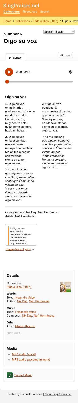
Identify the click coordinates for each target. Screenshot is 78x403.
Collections (12, 11)
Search (45, 11)
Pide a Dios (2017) (46, 21)
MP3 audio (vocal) (24, 354)
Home (7, 21)
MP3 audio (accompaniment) (31, 359)
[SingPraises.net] (22, 6)
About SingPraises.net (58, 394)
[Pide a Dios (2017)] (65, 287)
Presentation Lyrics (18, 249)
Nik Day (22, 301)
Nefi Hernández (39, 301)
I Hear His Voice (24, 297)
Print (67, 55)
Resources (30, 11)
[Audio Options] (71, 72)
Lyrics (17, 57)
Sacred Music (23, 375)
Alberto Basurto (25, 326)
